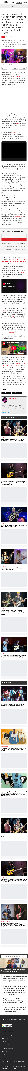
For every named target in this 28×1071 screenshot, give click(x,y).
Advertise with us (6, 1045)
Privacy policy (5, 1038)
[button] (2, 2)
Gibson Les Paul (16, 133)
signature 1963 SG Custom (9, 333)
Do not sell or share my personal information (13, 1061)
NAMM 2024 (14, 259)
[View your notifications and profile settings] (13, 2)
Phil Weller (10, 37)
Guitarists (9, 10)
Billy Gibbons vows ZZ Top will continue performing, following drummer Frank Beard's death (13, 1000)
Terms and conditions (7, 1031)
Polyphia (14, 316)
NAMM (3, 310)
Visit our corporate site (13, 1021)
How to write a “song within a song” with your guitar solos (14, 970)
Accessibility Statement (7, 1048)
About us (4, 1054)
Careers (4, 1058)
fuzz (22, 272)
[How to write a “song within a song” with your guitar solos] (14, 966)
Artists (3, 10)
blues (18, 123)
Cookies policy (5, 1041)
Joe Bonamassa (18, 76)
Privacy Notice (21, 245)
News (3, 37)
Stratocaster (18, 217)
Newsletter (23, 68)
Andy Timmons (6, 393)
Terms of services (19, 243)
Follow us (16, 68)
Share (5, 68)
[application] (14, 150)
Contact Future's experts (8, 1035)
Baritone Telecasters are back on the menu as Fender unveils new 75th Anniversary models (15, 1009)
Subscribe (19, 2)
